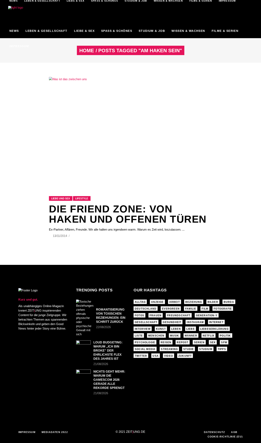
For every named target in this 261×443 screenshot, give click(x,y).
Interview (142, 329)
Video (168, 355)
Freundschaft (178, 315)
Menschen (156, 335)
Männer (191, 335)
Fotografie (223, 308)
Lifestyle (81, 198)
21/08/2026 (100, 364)
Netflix (208, 335)
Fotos (139, 315)
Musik (174, 335)
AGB (234, 432)
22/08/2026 (103, 327)
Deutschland (145, 308)
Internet (216, 322)
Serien (199, 342)
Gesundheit (172, 322)
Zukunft (185, 355)
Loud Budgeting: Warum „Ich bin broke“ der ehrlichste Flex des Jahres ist (108, 350)
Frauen (155, 315)
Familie (190, 308)
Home (86, 50)
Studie (188, 349)
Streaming (169, 349)
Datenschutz (214, 432)
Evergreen (171, 308)
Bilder (213, 302)
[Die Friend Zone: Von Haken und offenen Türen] (130, 131)
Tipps (222, 349)
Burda (229, 302)
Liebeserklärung (214, 329)
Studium (205, 349)
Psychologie (145, 342)
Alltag (140, 302)
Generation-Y (206, 315)
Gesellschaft (146, 322)
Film (205, 308)
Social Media (145, 349)
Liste (139, 335)
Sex (213, 342)
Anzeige (157, 302)
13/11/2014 (60, 236)
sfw (224, 342)
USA (156, 355)
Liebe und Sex (60, 198)
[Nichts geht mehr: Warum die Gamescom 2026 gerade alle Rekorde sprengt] (83, 374)
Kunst (161, 329)
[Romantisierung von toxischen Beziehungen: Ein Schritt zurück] (84, 318)
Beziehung (193, 302)
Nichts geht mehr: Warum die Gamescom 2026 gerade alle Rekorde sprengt (109, 380)
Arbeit (174, 302)
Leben (176, 329)
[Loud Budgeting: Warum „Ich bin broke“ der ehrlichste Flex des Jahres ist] (83, 345)
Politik (225, 335)
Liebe (190, 329)
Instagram (195, 322)
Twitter (141, 355)
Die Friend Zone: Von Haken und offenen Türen (128, 214)
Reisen (166, 342)
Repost (182, 342)
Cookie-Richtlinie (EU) (225, 436)
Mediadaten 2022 (55, 432)
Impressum (26, 432)
